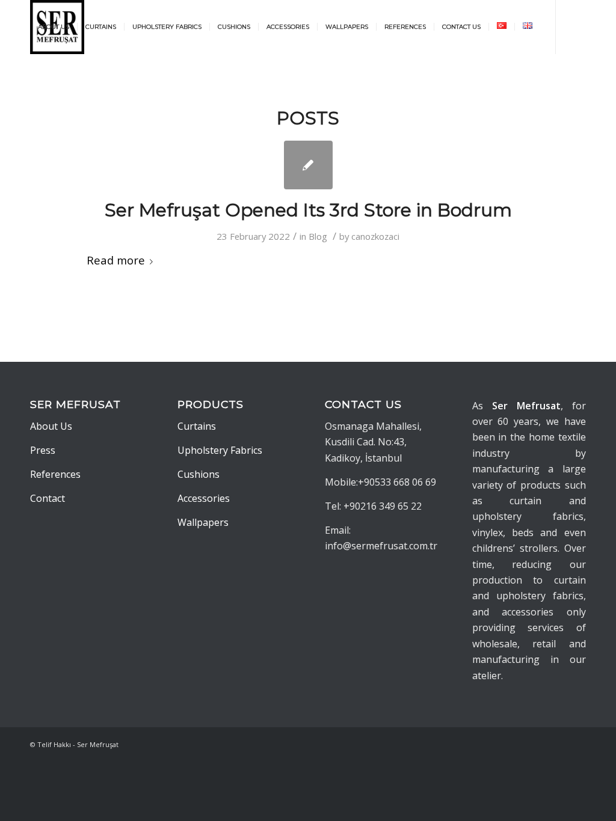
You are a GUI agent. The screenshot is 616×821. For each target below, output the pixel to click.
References (55, 474)
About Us (51, 426)
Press (42, 450)
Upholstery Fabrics (219, 450)
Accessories (203, 498)
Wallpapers (203, 522)
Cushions (198, 474)
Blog (318, 236)
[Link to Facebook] (52, 81)
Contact (47, 498)
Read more (116, 259)
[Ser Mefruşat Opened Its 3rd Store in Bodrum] (308, 165)
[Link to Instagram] (34, 81)
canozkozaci (375, 236)
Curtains (196, 426)
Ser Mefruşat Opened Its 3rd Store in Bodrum (308, 210)
